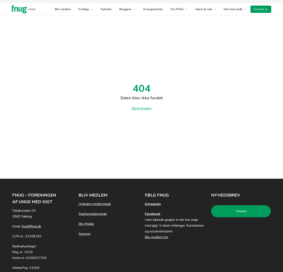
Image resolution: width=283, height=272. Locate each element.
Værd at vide (203, 9)
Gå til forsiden (141, 108)
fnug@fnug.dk (31, 226)
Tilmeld (241, 211)
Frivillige (83, 9)
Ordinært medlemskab (95, 204)
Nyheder (106, 9)
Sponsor (85, 234)
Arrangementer (153, 9)
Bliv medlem (63, 9)
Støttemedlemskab (93, 214)
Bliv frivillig (86, 224)
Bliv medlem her (156, 237)
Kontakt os (261, 9)
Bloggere (125, 9)
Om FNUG (177, 9)
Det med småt (233, 9)
